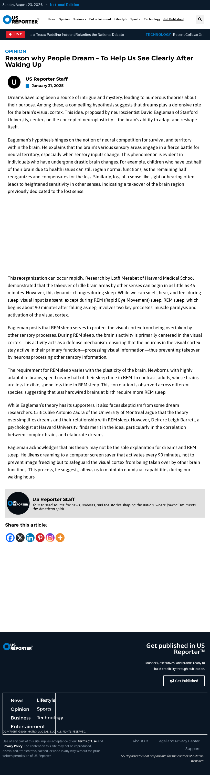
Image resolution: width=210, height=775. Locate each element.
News (52, 19)
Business (79, 19)
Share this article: (26, 525)
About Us (140, 741)
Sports (135, 19)
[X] (20, 537)
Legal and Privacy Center (179, 741)
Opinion (64, 19)
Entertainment (100, 19)
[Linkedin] (30, 537)
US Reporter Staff (47, 79)
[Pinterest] (40, 537)
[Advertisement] (105, 236)
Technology (152, 19)
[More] (60, 537)
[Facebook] (10, 537)
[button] (200, 19)
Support (192, 748)
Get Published (173, 19)
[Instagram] (50, 537)
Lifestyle (120, 19)
